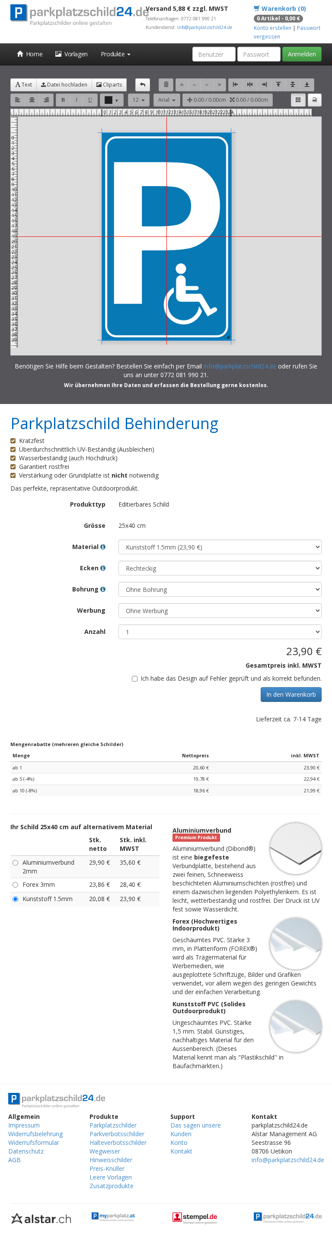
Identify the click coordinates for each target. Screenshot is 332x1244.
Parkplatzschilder (113, 1125)
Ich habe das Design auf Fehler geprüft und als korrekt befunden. (231, 678)
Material (86, 547)
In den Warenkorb (291, 694)
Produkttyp (87, 504)
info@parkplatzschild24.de (204, 27)
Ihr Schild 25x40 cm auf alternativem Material (81, 827)
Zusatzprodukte (111, 1186)
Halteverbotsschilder (118, 1142)
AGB (14, 1160)
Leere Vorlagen (110, 1177)
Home (33, 54)
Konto (179, 1142)
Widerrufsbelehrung (35, 1134)
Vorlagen (74, 54)
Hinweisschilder (110, 1160)
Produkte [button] (113, 54)
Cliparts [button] (112, 84)
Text (26, 84)
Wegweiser (104, 1151)
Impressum (24, 1125)
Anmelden (302, 54)
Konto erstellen (272, 27)
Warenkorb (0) (283, 8)
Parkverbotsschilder (116, 1134)
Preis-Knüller (106, 1168)
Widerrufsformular (33, 1142)
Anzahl (94, 631)
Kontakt (181, 1151)
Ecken (90, 568)
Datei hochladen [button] (66, 84)
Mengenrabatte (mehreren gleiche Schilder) (66, 744)
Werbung (91, 610)
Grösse (94, 525)
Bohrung (86, 589)
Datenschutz (26, 1151)
